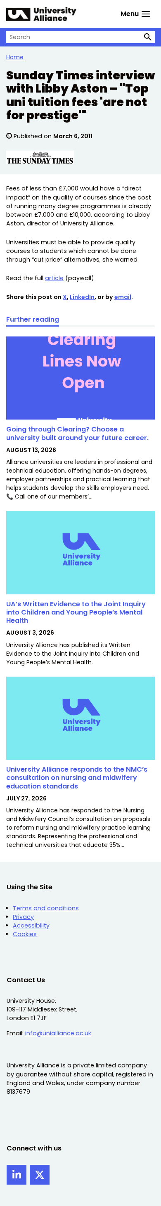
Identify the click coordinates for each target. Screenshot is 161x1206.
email (122, 297)
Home (15, 57)
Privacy (23, 917)
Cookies (25, 934)
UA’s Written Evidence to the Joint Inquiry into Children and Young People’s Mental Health (76, 612)
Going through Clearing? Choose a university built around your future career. (78, 433)
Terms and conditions (46, 908)
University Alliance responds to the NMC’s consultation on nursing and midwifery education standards (76, 778)
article (54, 278)
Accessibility (31, 925)
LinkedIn (82, 297)
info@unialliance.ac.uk (58, 1033)
